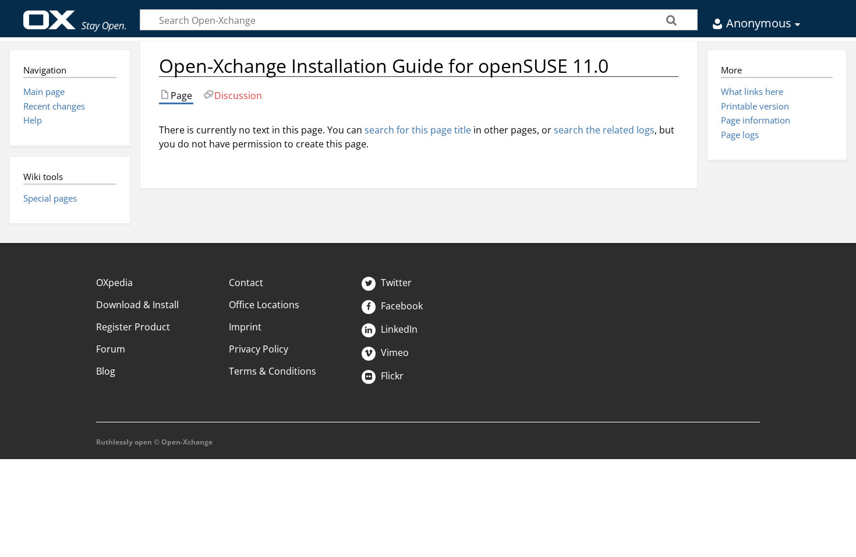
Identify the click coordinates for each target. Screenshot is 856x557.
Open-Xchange (74, 15)
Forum (110, 349)
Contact (246, 282)
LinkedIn (398, 329)
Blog (105, 371)
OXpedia (114, 282)
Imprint (245, 326)
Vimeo (394, 352)
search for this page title (418, 130)
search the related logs (604, 130)
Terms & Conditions (272, 371)
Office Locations (264, 304)
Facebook (401, 305)
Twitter (395, 282)
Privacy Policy (258, 349)
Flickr (391, 375)
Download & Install (137, 304)
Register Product (133, 326)
